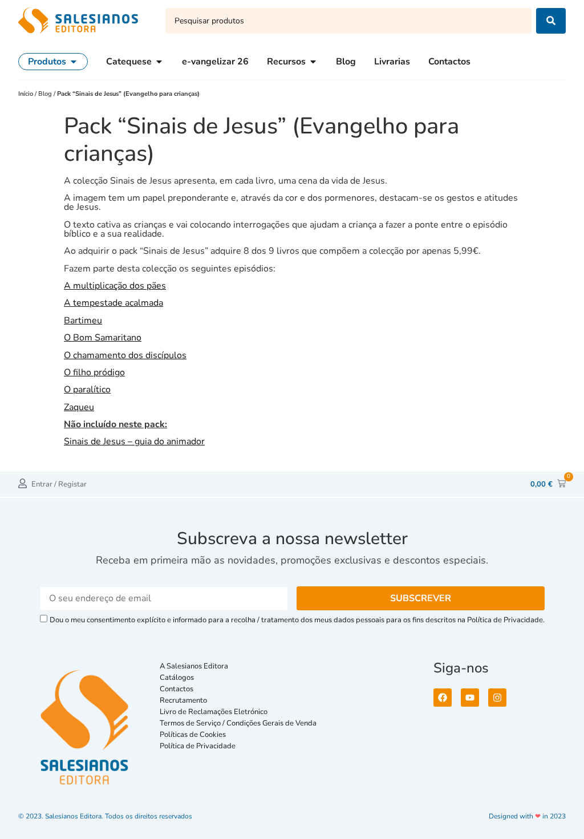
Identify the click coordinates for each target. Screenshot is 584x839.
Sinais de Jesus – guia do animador (134, 441)
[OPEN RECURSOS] (313, 61)
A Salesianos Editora (194, 666)
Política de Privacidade (198, 746)
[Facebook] (442, 697)
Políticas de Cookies (193, 734)
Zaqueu (79, 407)
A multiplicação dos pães (115, 285)
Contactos (176, 689)
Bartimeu (83, 320)
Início (26, 94)
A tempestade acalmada (113, 303)
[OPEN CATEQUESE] (159, 61)
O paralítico (87, 389)
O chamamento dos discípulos (125, 355)
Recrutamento (183, 700)
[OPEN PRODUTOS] (73, 61)
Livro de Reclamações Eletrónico (213, 712)
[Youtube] (470, 697)
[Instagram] (497, 697)
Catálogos (177, 677)
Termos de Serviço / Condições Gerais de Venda (240, 723)
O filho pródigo (94, 372)
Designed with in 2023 (527, 816)
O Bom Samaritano (102, 337)
